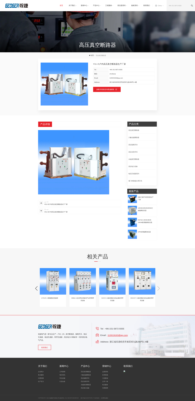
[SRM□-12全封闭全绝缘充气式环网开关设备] (82, 281)
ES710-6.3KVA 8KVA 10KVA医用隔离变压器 (145, 221)
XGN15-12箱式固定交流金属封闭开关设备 (112, 299)
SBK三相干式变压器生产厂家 (145, 198)
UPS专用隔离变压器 (144, 232)
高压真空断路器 (101, 55)
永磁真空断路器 (133, 159)
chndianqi (112, 74)
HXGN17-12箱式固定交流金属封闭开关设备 (142, 299)
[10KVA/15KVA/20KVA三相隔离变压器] (132, 210)
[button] (36, 288)
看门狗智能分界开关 (135, 181)
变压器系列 (121, 5)
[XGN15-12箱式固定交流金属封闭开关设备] (112, 281)
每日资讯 (62, 375)
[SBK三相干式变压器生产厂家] (132, 199)
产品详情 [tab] (45, 124)
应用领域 (105, 375)
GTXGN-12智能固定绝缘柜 (49, 298)
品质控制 (105, 371)
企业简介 (41, 371)
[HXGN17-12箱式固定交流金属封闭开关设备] (142, 281)
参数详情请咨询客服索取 (105, 89)
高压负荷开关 (133, 152)
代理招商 (41, 378)
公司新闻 (62, 371)
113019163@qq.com (116, 78)
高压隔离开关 (133, 145)
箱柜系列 (134, 5)
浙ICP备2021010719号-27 (87, 398)
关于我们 (72, 5)
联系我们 (146, 5)
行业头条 (62, 381)
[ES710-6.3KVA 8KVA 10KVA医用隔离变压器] (132, 222)
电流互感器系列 (133, 174)
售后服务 (41, 375)
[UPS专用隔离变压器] (132, 234)
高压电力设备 (133, 166)
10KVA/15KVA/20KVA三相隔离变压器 (145, 209)
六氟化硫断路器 (133, 137)
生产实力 (41, 381)
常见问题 (62, 378)
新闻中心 (84, 5)
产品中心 (96, 5)
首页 (61, 5)
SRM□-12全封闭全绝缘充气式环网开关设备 (82, 299)
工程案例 (108, 5)
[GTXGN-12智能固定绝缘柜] (53, 281)
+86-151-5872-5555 (115, 69)
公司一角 (105, 381)
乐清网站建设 (104, 398)
